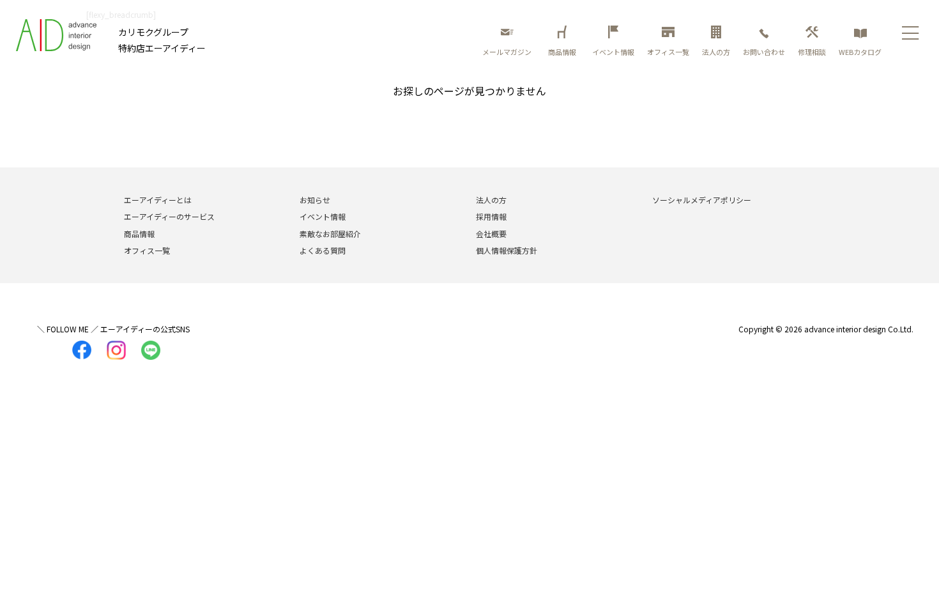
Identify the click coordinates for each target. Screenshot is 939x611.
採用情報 (491, 216)
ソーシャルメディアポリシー (701, 199)
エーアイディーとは (158, 199)
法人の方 (716, 52)
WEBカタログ (860, 52)
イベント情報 (613, 52)
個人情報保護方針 (506, 250)
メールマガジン (506, 52)
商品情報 (563, 52)
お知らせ (315, 199)
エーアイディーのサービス (169, 216)
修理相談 (812, 52)
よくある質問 (323, 250)
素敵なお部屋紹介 (330, 233)
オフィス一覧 (668, 52)
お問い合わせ (764, 52)
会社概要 (491, 233)
